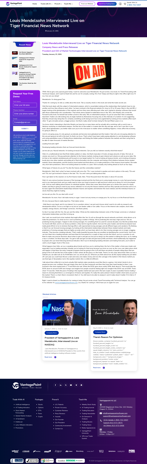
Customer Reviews (61, 411)
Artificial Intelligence (23, 405)
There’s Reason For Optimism (108, 337)
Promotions (19, 428)
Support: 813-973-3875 (112, 423)
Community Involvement (63, 426)
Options (40, 408)
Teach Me (67, 4)
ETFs (39, 411)
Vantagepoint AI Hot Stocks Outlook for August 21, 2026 (27, 66)
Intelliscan (19, 422)
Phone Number (18, 110)
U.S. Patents (59, 405)
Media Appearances (88, 428)
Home (34, 4)
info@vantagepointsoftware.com (115, 413)
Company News (52, 333)
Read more (48, 357)
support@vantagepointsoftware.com (117, 416)
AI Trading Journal (88, 408)
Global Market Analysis (24, 416)
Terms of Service (17, 139)
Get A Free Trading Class (107, 4)
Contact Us (59, 429)
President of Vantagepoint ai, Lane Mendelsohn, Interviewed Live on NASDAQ (62, 341)
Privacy (112, 461)
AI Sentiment (20, 419)
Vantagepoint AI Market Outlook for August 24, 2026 (27, 59)
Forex (40, 414)
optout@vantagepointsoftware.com (22, 160)
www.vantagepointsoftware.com (66, 283)
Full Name (17, 101)
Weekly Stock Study (89, 405)
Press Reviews (60, 414)
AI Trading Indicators (23, 408)
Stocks (40, 405)
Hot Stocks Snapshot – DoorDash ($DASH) (26, 53)
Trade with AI (46, 4)
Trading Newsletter (88, 414)
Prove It (57, 4)
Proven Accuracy (61, 408)
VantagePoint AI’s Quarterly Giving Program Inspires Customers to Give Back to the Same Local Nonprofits (27, 76)
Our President (60, 423)
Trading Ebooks (87, 422)
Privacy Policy (30, 137)
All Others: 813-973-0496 (113, 425)
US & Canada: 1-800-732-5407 (115, 420)
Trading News (86, 425)
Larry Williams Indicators (24, 425)
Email (15, 119)
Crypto (40, 417)
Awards (57, 417)
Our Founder (59, 420)
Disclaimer (118, 461)
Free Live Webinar (87, 4)
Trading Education (88, 411)
